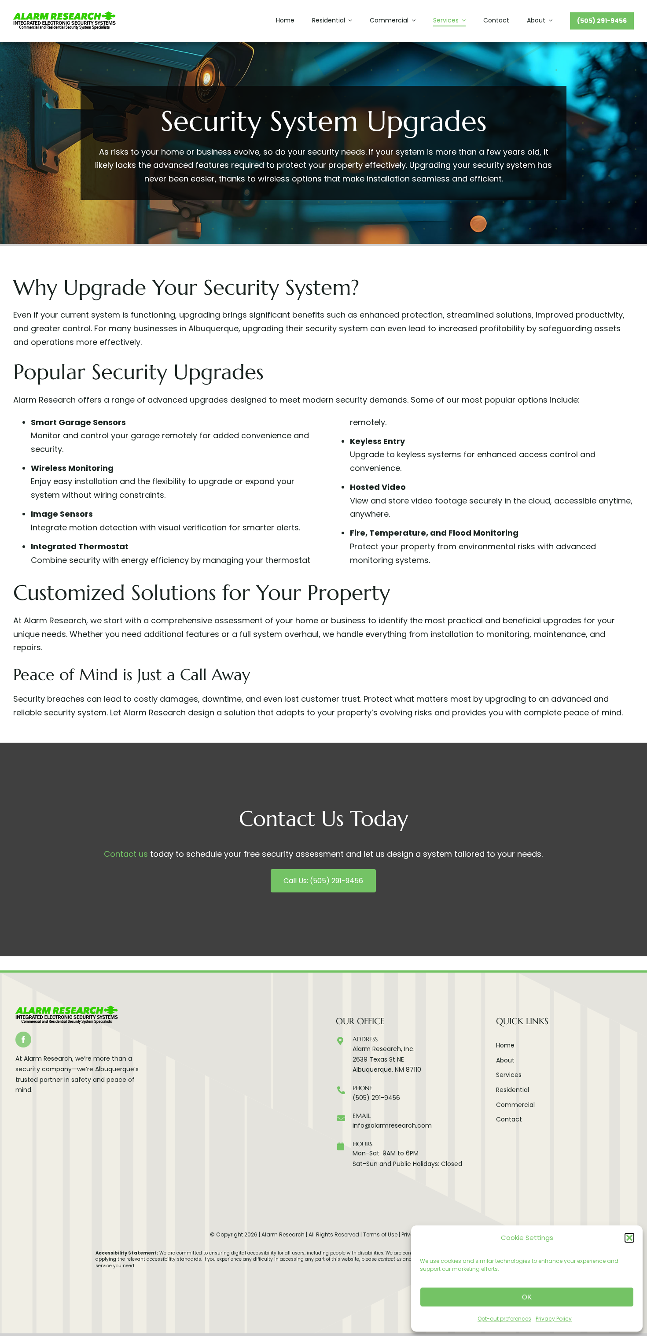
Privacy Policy (554, 1318)
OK (527, 1297)
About (505, 1060)
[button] (629, 1237)
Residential (512, 1089)
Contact (509, 1119)
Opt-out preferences (504, 1318)
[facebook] (23, 1039)
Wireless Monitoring (72, 468)
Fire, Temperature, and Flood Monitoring (434, 532)
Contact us (126, 853)
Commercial (515, 1104)
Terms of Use (380, 1234)
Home (505, 1045)
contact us (389, 1259)
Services (509, 1074)
